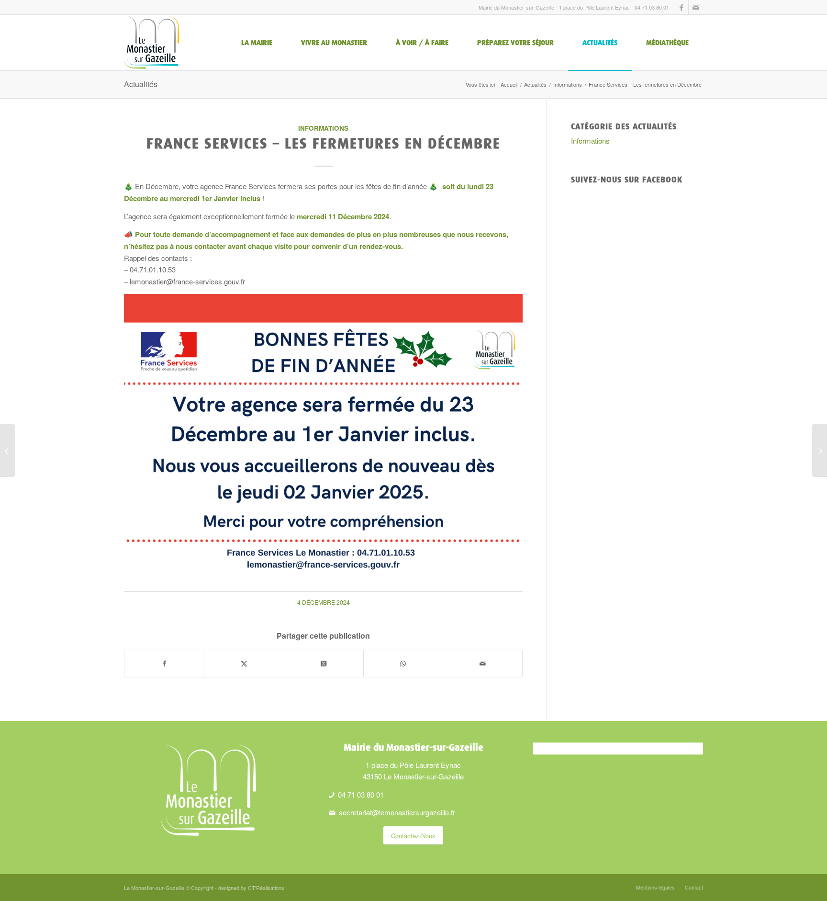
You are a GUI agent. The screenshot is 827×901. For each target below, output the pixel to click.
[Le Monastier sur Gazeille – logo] (151, 42)
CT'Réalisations (266, 887)
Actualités (140, 84)
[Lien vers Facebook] (681, 7)
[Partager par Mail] (482, 663)
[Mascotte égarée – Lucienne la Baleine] (7, 450)
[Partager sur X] (243, 663)
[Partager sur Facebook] (164, 663)
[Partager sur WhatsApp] (403, 663)
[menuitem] (257, 42)
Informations (323, 128)
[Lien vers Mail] (696, 7)
